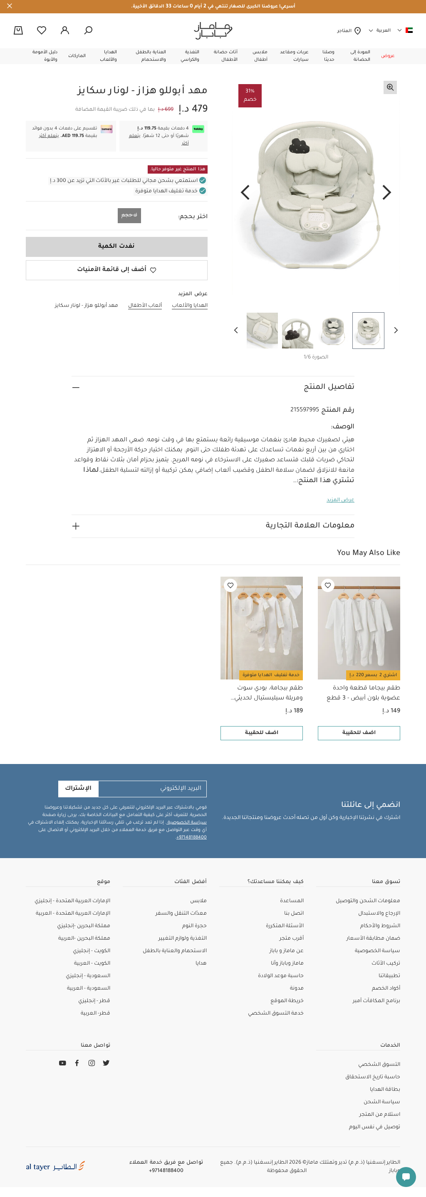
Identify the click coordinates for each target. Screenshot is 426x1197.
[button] (388, 56)
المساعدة (292, 901)
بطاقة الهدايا (385, 1090)
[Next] (245, 193)
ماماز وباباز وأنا (287, 964)
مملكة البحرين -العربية (84, 939)
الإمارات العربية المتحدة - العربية (73, 914)
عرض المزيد (340, 500)
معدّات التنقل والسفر (181, 914)
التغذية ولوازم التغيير (183, 939)
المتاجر (345, 31)
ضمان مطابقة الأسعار (373, 939)
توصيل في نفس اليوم (374, 1127)
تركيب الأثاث (386, 964)
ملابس (198, 901)
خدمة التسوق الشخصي (276, 1014)
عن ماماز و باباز (287, 951)
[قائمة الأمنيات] (327, 585)
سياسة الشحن (382, 1102)
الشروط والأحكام (380, 926)
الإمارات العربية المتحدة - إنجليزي (72, 901)
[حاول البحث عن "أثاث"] (88, 30)
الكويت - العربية (92, 964)
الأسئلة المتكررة (285, 926)
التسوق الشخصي (379, 1065)
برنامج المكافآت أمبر (376, 1001)
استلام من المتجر (379, 1115)
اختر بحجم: (193, 217)
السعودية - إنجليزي (88, 976)
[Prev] (387, 193)
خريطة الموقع (287, 1001)
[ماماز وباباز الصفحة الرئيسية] (213, 31)
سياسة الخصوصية (186, 822)
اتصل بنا (294, 914)
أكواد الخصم (386, 989)
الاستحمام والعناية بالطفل (175, 951)
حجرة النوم (194, 926)
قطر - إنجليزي (94, 1001)
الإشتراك (78, 789)
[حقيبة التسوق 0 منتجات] (18, 31)
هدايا (201, 964)
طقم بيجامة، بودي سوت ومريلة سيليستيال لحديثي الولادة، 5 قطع (268, 694)
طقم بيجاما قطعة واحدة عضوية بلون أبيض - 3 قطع (363, 693)
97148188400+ (191, 837)
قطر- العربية (95, 1014)
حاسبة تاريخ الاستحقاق (372, 1077)
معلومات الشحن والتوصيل (368, 901)
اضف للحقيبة (359, 733)
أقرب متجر (292, 939)
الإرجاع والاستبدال (379, 914)
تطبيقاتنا (389, 976)
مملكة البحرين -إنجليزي (83, 926)
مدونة (297, 989)
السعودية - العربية (88, 989)
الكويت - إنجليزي (91, 951)
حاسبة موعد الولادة (281, 976)
